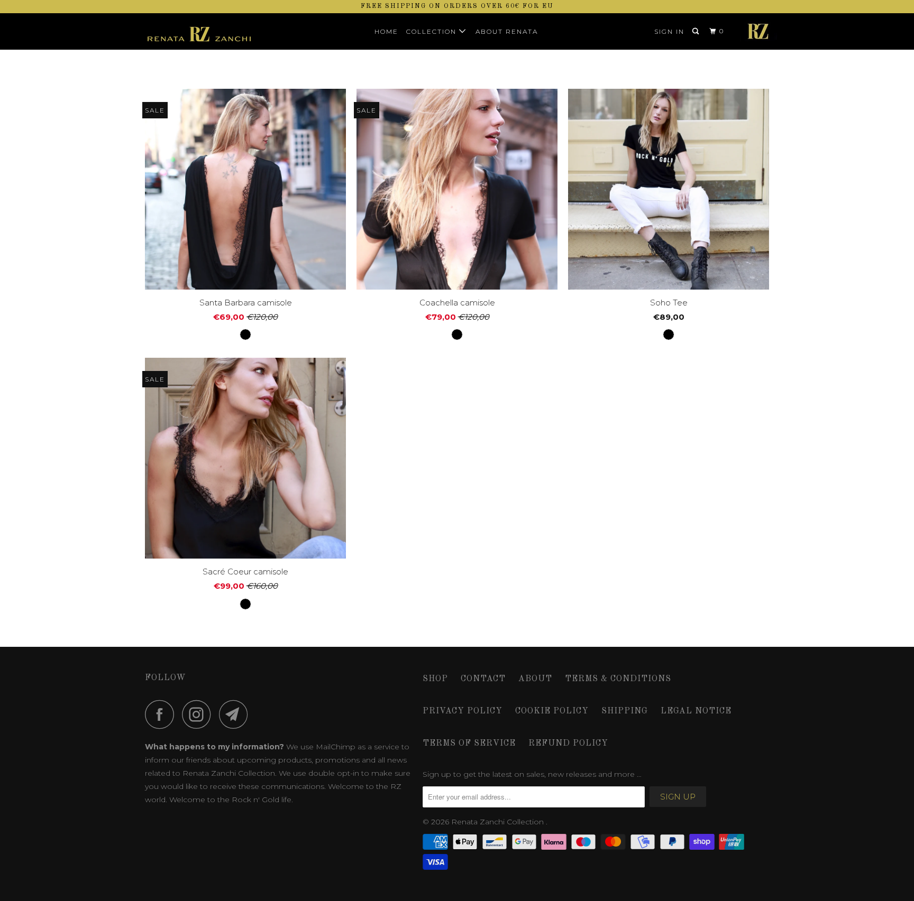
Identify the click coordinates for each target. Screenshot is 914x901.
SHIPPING (624, 711)
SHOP (435, 679)
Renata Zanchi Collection (498, 821)
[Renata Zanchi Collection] (199, 31)
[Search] (696, 31)
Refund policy (568, 743)
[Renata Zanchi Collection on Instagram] (199, 714)
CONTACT (483, 679)
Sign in (669, 31)
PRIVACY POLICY (462, 711)
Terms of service (469, 743)
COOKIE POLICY (552, 711)
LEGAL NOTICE (696, 711)
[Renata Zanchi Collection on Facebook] (162, 714)
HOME (386, 31)
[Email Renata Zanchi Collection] (236, 714)
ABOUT (535, 679)
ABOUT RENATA (507, 31)
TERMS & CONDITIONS (618, 679)
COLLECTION (432, 31)
